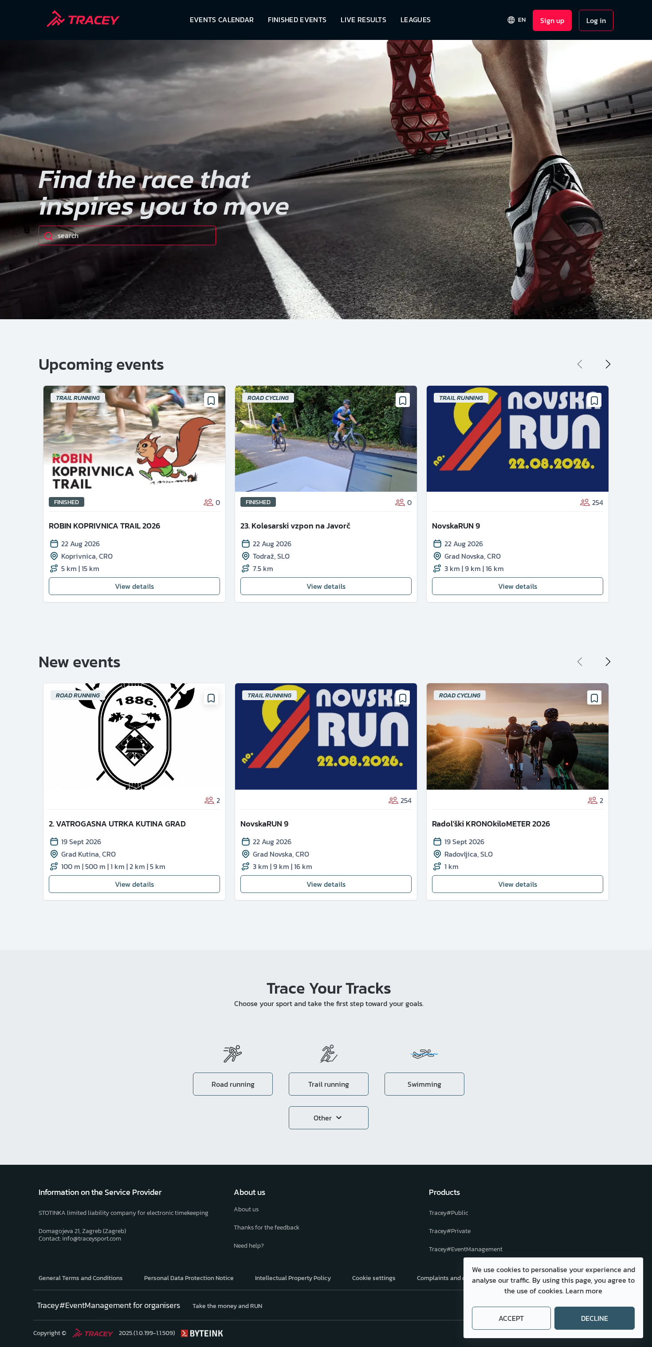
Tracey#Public (448, 1213)
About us (246, 1209)
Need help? (249, 1245)
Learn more (584, 1290)
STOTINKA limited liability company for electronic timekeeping (123, 1213)
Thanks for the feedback (266, 1227)
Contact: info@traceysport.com (80, 1238)
